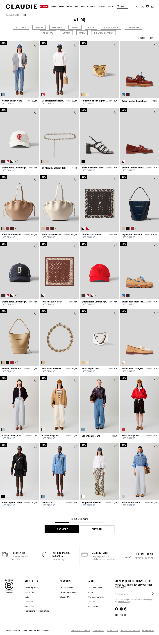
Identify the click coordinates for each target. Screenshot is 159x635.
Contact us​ (29, 592)
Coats (66, 33)
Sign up (153, 594)
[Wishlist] (36, 45)
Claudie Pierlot (12, 15)
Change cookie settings (130, 630)
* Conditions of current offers (37, 611)
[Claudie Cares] (9, 586)
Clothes (21, 27)
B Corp (91, 592)
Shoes (75, 27)
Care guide (29, 606)
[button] (44, 6)
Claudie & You (66, 597)
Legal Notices (148, 630)
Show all (97, 529)
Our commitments (96, 597)
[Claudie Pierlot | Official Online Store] (21, 6)
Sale (82, 33)
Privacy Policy (98, 630)
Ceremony (133, 27)
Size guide (29, 602)
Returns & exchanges (68, 592)
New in (39, 27)
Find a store (93, 606)
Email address (121, 594)
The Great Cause (95, 588)
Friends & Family (103, 33)
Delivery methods (67, 588)
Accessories (111, 27)
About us (48, 33)
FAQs (27, 597)
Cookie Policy (112, 630)
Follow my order (31, 588)
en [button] (135, 6)
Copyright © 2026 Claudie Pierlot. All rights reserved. (27, 630)
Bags (91, 27)
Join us (91, 602)
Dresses (57, 27)
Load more (62, 529)
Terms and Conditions (80, 630)
